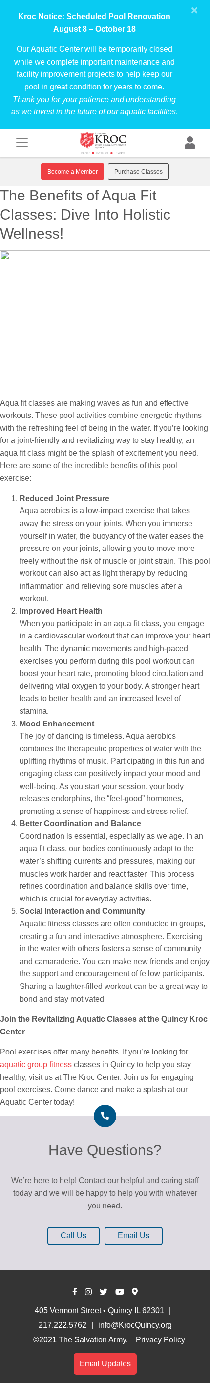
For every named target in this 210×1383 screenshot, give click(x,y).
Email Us (133, 1235)
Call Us (73, 1235)
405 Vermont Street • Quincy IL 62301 (99, 1310)
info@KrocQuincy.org (135, 1325)
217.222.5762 (62, 1325)
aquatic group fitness (36, 1064)
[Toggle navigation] (22, 142)
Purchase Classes (138, 171)
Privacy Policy (160, 1340)
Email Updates (105, 1364)
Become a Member (72, 171)
